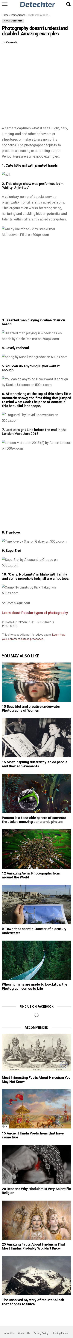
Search (68, 4)
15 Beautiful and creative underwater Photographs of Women (31, 708)
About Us (9, 1333)
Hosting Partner (60, 1333)
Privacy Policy (41, 1333)
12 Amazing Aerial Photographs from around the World (31, 875)
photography (44, 621)
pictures (10, 625)
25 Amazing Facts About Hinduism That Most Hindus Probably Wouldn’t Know (33, 1246)
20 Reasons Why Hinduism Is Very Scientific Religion (36, 1191)
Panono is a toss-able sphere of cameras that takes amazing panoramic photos (34, 820)
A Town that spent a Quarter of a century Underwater (34, 931)
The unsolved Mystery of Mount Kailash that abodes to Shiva (33, 1302)
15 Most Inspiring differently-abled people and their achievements (34, 764)
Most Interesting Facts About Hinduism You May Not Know (36, 1079)
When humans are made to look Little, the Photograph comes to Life (34, 986)
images (25, 621)
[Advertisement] (36, 87)
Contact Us (24, 1333)
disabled (10, 621)
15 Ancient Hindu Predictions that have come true (33, 1135)
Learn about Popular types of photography (35, 613)
